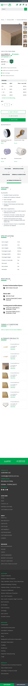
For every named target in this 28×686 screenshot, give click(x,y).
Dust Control (4, 613)
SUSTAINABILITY (5, 529)
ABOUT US (3, 518)
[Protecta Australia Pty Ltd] (6, 5)
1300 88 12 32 (6, 473)
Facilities (3, 645)
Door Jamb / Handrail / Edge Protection (11, 599)
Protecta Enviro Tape (19, 140)
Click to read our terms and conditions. (11, 330)
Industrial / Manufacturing (8, 654)
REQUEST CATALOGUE (7, 558)
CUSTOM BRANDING (6, 555)
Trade (2, 657)
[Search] (25, 9)
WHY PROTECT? (5, 520)
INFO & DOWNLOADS (6, 546)
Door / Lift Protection (6, 596)
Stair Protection (5, 608)
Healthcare (4, 648)
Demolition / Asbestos (7, 630)
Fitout (2, 636)
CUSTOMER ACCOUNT (7, 509)
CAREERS (3, 538)
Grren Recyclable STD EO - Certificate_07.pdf (13, 312)
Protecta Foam (17, 158)
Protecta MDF (10, 19)
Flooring (3, 651)
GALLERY (3, 549)
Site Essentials (4, 673)
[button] (25, 23)
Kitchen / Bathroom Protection (9, 593)
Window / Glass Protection (8, 578)
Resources (6, 174)
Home (2, 19)
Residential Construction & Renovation (11, 639)
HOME (2, 498)
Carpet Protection (6, 576)
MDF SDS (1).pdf (10, 296)
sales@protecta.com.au (10, 476)
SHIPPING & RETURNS (6, 506)
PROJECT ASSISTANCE (7, 561)
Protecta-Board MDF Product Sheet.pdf (14, 299)
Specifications (18, 169)
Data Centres (4, 633)
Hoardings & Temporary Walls (9, 671)
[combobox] (14, 9)
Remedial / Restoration (7, 642)
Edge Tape (3, 158)
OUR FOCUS (4, 523)
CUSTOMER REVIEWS (6, 535)
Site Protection (5, 602)
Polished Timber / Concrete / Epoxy (10, 587)
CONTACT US (4, 504)
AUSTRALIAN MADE (6, 532)
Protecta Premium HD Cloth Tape (6, 140)
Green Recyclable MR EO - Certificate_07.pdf (13, 308)
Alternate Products (14, 180)
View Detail (12, 349)
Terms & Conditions (19, 174)
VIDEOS (3, 552)
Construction (4, 624)
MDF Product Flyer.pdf (12, 288)
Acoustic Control (5, 616)
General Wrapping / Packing (8, 584)
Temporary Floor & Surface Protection (11, 665)
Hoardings (3, 610)
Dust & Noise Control (6, 668)
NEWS (2, 501)
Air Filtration (4, 605)
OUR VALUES (4, 526)
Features (8, 169)
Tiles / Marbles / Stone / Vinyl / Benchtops (12, 581)
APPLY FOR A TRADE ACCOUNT (9, 564)
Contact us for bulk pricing (8, 98)
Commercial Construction (8, 627)
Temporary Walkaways (7, 590)
